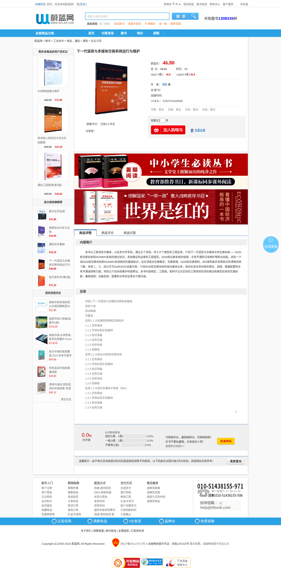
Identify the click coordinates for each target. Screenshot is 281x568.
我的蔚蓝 (188, 4)
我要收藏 (200, 130)
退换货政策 (153, 488)
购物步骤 (73, 488)
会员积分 (46, 501)
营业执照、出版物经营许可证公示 (209, 543)
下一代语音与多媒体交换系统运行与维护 (59, 263)
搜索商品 (73, 492)
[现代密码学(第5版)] (41, 281)
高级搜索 (92, 23)
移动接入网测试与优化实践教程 (52, 140)
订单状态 (73, 501)
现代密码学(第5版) (60, 277)
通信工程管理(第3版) (50, 185)
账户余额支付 (128, 505)
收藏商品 (46, 510)
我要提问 (235, 461)
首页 (91, 33)
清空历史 (66, 399)
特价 (140, 33)
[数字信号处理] (41, 215)
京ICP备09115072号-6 (134, 543)
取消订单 (73, 505)
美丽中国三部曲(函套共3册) (60, 320)
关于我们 (86, 530)
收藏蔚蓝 (40, 4)
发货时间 (99, 501)
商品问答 (130, 233)
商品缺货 (73, 496)
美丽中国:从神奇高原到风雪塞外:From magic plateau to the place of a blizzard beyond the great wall (60, 337)
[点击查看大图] (111, 88)
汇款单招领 (137, 530)
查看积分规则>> (175, 446)
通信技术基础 (57, 244)
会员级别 (46, 505)
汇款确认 (126, 514)
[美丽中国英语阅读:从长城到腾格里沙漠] (41, 306)
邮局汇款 (126, 496)
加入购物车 (168, 130)
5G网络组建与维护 (48, 91)
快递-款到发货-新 (104, 514)
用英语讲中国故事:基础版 (60, 370)
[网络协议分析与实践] (41, 231)
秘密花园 (175, 23)
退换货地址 (153, 501)
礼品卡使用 (74, 514)
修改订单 (73, 510)
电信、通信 (73, 41)
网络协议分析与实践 (59, 229)
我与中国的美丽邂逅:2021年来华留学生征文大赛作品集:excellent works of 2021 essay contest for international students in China (60, 354)
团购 (156, 33)
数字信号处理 (57, 211)
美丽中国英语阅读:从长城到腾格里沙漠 (60, 304)
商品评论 (107, 233)
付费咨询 (107, 33)
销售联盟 (98, 530)
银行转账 (126, 492)
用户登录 (46, 492)
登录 (82, 4)
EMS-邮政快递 (102, 492)
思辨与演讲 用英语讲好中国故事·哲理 (60, 386)
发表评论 (225, 441)
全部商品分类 (45, 33)
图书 (124, 33)
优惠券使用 (48, 514)
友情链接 (123, 530)
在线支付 (126, 488)
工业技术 (58, 41)
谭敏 (164, 84)
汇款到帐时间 (128, 510)
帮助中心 (215, 4)
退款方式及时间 (156, 496)
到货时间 (99, 505)
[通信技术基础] (41, 248)
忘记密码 (46, 496)
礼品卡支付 (127, 501)
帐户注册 (46, 488)
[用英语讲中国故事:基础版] (41, 372)
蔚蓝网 (38, 41)
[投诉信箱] (220, 505)
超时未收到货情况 (104, 510)
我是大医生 (134, 23)
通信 (85, 41)
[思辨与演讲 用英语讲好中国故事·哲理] (41, 388)
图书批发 (201, 4)
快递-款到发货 (102, 488)
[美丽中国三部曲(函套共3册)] (41, 322)
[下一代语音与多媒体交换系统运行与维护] (41, 264)
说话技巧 (119, 23)
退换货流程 (153, 492)
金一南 (163, 23)
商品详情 (96, 41)
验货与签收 (100, 496)
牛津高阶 (150, 23)
